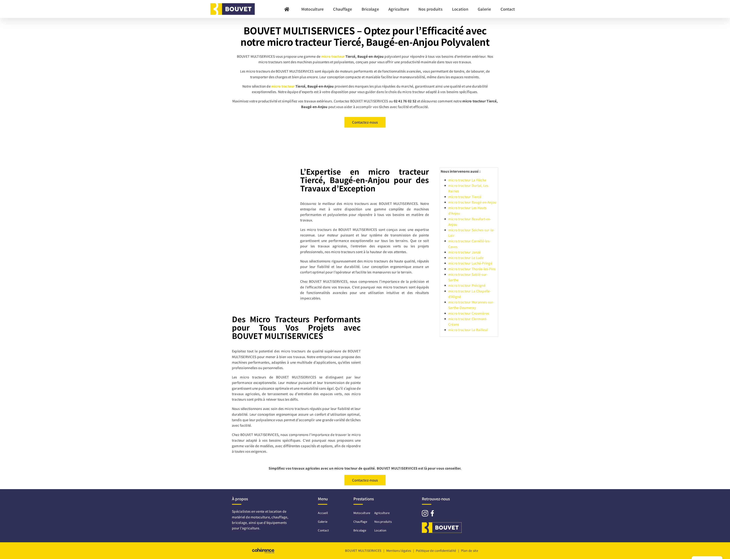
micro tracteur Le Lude (466, 257)
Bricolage (359, 530)
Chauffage (360, 521)
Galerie (321, 521)
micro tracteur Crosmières (468, 313)
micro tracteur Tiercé (464, 196)
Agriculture (382, 513)
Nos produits (383, 521)
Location (380, 530)
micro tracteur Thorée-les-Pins (472, 268)
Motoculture (361, 513)
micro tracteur (333, 56)
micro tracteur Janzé (464, 252)
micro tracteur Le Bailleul (468, 329)
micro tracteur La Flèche (467, 180)
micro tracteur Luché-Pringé (470, 263)
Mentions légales (398, 550)
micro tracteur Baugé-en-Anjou (472, 202)
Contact (321, 530)
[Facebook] (432, 513)
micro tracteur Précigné (466, 285)
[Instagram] (425, 513)
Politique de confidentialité (436, 550)
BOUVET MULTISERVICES (363, 550)
